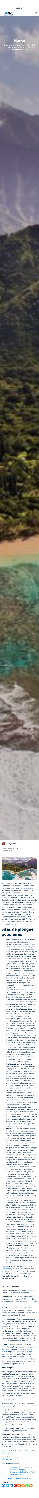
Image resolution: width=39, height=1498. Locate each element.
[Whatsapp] (27, 1485)
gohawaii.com (7, 1459)
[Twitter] (7, 1485)
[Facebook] (3, 1485)
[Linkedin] (11, 1485)
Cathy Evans (11, 844)
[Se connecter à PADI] (36, 13)
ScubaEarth (6, 1269)
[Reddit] (19, 1485)
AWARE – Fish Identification (19, 1359)
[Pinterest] (15, 1485)
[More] (31, 1485)
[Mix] (23, 1485)
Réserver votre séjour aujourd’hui (18, 1478)
